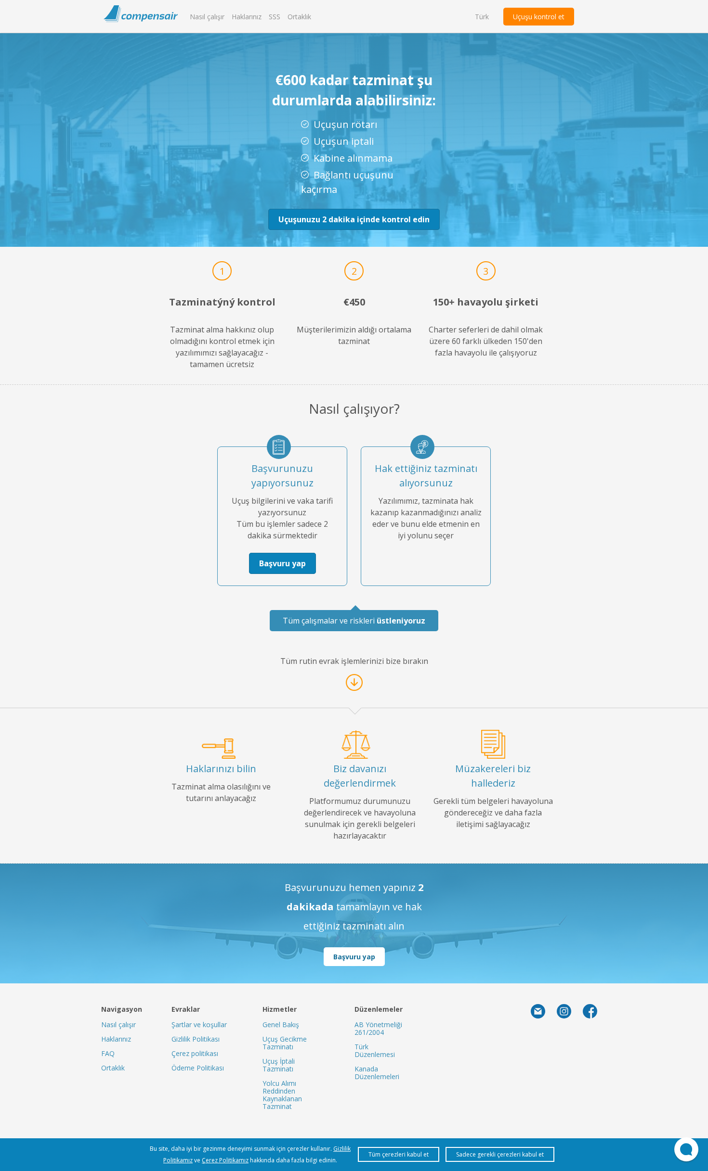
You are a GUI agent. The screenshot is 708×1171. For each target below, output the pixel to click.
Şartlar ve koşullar (199, 1024)
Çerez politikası (194, 1053)
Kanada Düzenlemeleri (376, 1072)
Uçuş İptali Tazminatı (278, 1064)
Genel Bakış (280, 1024)
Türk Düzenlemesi (374, 1050)
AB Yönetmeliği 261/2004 (378, 1028)
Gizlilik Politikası (195, 1039)
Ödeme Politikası (197, 1067)
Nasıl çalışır (207, 16)
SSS (274, 16)
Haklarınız (247, 16)
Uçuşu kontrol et (538, 16)
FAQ (108, 1053)
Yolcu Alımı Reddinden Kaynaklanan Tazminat (282, 1095)
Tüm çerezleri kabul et (398, 1154)
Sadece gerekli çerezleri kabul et (500, 1154)
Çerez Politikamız (225, 1160)
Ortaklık (299, 16)
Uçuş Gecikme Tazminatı (284, 1042)
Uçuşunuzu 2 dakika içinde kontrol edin (354, 219)
